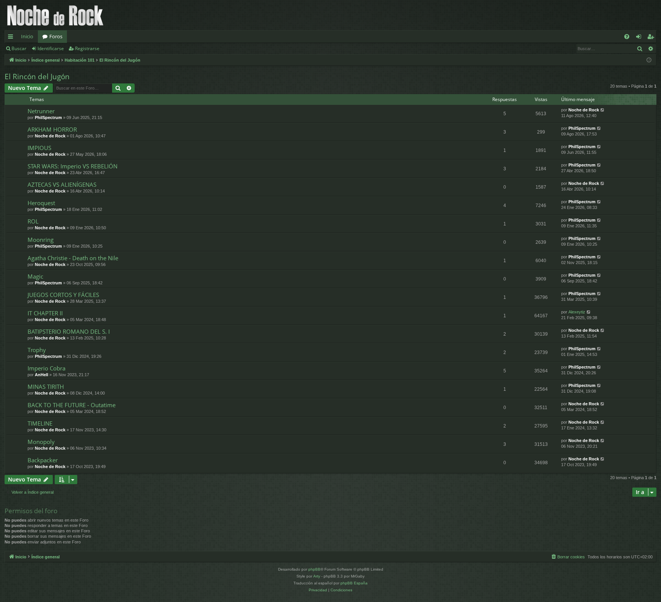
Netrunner (41, 111)
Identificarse (50, 48)
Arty (316, 576)
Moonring (41, 239)
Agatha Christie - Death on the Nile (73, 258)
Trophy (37, 350)
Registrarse (87, 48)
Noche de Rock (583, 110)
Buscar (18, 48)
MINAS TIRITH (46, 386)
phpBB (314, 569)
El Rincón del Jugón (37, 77)
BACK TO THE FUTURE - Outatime (72, 405)
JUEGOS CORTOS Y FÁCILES (63, 295)
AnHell (41, 374)
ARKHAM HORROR (52, 129)
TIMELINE (40, 423)
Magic (35, 276)
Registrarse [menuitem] (652, 38)
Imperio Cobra (46, 368)
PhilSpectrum (48, 117)
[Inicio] (55, 15)
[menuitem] (627, 36)
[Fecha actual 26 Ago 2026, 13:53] (648, 60)
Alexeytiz (576, 312)
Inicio (27, 36)
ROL (33, 221)
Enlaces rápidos (12, 38)
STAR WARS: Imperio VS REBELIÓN (72, 166)
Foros (55, 36)
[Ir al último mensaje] (602, 110)
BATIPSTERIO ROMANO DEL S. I (69, 331)
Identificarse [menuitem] (640, 38)
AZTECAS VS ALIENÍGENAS (62, 184)
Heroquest (41, 203)
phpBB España (354, 583)
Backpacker (43, 460)
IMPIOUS (39, 148)
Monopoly (41, 441)
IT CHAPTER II (45, 313)
